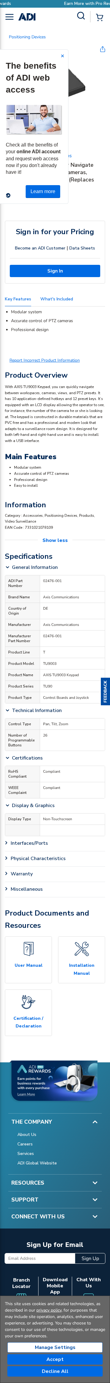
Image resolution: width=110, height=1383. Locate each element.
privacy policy (48, 1310)
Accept (55, 1359)
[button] (105, 691)
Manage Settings (55, 1347)
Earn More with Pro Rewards (66, 3)
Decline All (55, 1371)
